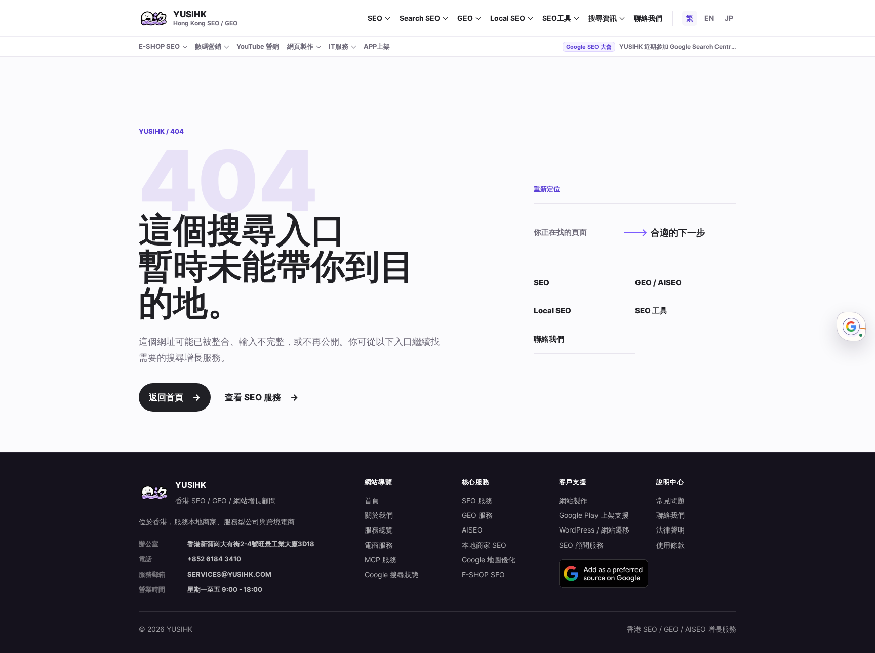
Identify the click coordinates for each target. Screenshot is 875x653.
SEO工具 (556, 18)
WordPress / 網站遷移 (594, 529)
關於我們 (379, 515)
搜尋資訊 (602, 18)
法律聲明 (670, 529)
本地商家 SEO (484, 545)
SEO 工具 (651, 310)
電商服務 (379, 545)
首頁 (372, 500)
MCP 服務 (380, 559)
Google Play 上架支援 (594, 515)
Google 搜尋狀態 (391, 574)
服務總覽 (379, 529)
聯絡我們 (648, 18)
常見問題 (670, 500)
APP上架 (377, 46)
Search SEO (420, 18)
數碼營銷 (208, 46)
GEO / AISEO (658, 283)
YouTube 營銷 (257, 46)
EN (709, 18)
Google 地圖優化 (488, 559)
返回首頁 (175, 397)
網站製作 (573, 500)
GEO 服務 (477, 515)
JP (729, 18)
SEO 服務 (477, 500)
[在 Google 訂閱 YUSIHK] (603, 573)
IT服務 (338, 46)
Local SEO (507, 18)
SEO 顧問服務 (581, 545)
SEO (375, 18)
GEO (465, 18)
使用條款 (670, 545)
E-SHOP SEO (159, 46)
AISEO (472, 529)
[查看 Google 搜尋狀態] (851, 326)
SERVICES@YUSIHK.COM (229, 574)
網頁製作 (300, 46)
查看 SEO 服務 (261, 397)
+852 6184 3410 (214, 559)
